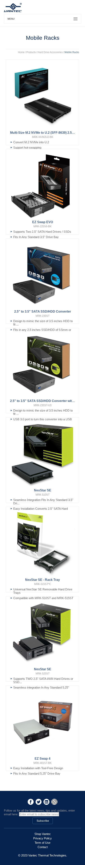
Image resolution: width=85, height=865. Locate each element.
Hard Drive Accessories (50, 52)
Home (21, 52)
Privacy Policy (42, 838)
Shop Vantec (42, 834)
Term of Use (42, 842)
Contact (43, 847)
